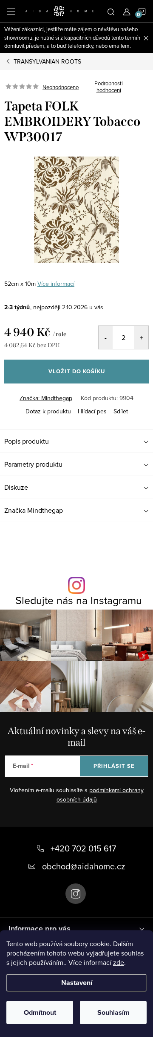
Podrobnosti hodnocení (108, 86)
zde (118, 962)
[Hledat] (111, 11)
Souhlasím (113, 1012)
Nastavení (76, 983)
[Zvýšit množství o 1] (141, 337)
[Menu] (11, 11)
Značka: (46, 398)
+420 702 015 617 (83, 848)
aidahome (75, 893)
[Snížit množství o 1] (106, 337)
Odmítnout (40, 1012)
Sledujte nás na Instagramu (78, 600)
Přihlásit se (114, 766)
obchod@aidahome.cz (83, 866)
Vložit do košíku (76, 371)
